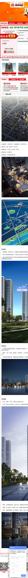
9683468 (15, 577)
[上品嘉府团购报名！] (9, 68)
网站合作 (6, 556)
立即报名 (14, 75)
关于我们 (2, 556)
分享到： (5, 56)
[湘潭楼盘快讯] (12, 23)
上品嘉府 (9, 73)
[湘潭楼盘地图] (20, 23)
